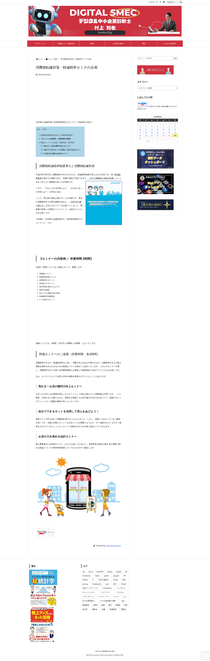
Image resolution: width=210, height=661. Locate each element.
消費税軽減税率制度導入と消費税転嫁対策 (56, 135)
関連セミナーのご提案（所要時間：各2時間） (57, 142)
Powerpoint (96, 584)
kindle (115, 580)
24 (140, 135)
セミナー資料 (52, 59)
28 (163, 135)
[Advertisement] (79, 100)
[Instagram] (160, 2)
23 (175, 132)
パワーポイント (88, 596)
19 (152, 132)
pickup (85, 584)
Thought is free (118, 655)
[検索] (181, 2)
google (116, 576)
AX (84, 572)
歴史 (110, 605)
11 (146, 129)
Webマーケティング (90, 588)
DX (126, 572)
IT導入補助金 (103, 580)
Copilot (118, 572)
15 (169, 129)
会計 (123, 601)
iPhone (85, 580)
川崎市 (95, 605)
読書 (103, 609)
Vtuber (123, 584)
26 (152, 135)
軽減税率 (113, 609)
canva (90, 572)
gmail (106, 576)
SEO (114, 584)
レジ (124, 596)
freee (97, 576)
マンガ (115, 596)
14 (163, 129)
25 (146, 135)
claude (109, 572)
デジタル (120, 592)
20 (157, 132)
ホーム (40, 59)
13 (157, 129)
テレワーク (105, 592)
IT (93, 580)
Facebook (86, 576)
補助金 (94, 609)
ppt (107, 584)
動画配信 (86, 605)
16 (175, 129)
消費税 (117, 605)
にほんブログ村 (143, 106)
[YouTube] (164, 2)
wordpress (107, 588)
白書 (125, 605)
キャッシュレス (88, 592)
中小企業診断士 (88, 601)
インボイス (121, 588)
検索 (103, 605)
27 (157, 135)
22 (169, 132)
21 (163, 132)
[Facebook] (157, 2)
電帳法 (123, 609)
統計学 (85, 609)
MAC (124, 580)
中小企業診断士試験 (108, 601)
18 (146, 132)
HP (125, 576)
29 (169, 135)
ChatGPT (100, 572)
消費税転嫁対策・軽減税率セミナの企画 (77, 59)
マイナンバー (104, 596)
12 (152, 129)
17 (140, 132)
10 (140, 129)
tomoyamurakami (113, 545)
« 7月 (147, 141)
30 (175, 135)
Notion (152, 2)
